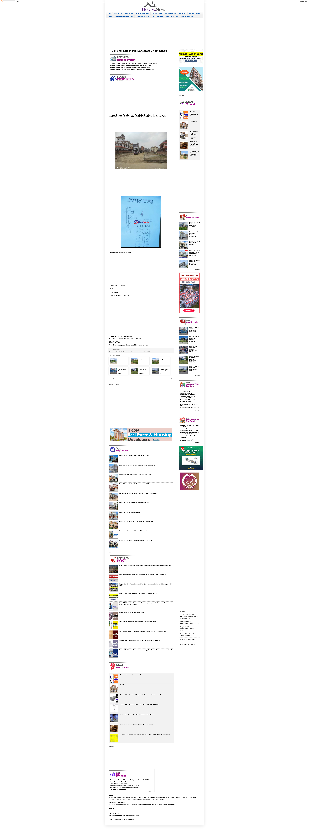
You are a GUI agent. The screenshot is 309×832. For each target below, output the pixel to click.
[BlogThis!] (115, 349)
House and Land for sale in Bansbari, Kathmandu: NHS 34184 (194, 359)
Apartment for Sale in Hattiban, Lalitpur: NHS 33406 (188, 400)
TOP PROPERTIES (157, 16)
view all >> (197, 269)
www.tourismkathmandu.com (131, 815)
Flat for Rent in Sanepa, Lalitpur (119, 789)
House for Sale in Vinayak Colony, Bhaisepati (133, 531)
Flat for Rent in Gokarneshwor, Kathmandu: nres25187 (125, 787)
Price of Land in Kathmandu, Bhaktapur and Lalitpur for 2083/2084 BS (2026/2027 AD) (145, 565)
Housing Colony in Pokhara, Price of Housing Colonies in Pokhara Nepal (130, 67)
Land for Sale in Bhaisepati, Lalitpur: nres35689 (194, 339)
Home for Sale (113, 797)
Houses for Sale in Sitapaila (168, 810)
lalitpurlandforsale (122, 351)
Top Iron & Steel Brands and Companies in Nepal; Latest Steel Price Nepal (140, 694)
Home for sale (118, 13)
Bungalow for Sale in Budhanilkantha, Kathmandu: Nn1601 (187, 628)
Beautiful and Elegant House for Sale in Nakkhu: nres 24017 (137, 465)
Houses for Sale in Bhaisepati (117, 810)
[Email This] (113, 349)
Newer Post (112, 379)
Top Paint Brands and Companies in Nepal (131, 674)
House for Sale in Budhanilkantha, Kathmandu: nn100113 (194, 225)
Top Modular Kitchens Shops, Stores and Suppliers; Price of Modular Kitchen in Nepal (145, 650)
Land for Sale (121, 797)
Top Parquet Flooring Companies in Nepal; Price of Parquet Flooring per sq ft (142, 631)
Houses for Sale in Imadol (153, 810)
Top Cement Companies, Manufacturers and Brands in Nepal (137, 621)
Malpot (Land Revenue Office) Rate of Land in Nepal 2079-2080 (138, 593)
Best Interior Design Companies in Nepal (131, 612)
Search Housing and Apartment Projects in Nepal (129, 344)
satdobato (148, 351)
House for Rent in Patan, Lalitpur (189, 430)
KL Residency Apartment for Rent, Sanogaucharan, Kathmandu (137, 714)
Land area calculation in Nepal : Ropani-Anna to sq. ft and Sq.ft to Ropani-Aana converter (145, 734)
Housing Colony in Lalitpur (134, 804)
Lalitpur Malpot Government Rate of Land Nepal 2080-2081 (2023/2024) (139, 704)
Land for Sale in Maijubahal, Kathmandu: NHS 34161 (194, 368)
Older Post (170, 379)
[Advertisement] (154, 33)
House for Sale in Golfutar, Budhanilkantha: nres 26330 (136, 521)
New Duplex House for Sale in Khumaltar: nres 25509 (135, 474)
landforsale (129, 351)
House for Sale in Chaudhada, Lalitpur (194, 243)
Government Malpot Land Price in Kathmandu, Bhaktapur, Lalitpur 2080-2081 (142, 574)
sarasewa (135, 351)
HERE (115, 338)
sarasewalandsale (141, 351)
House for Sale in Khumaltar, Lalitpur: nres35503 (187, 640)
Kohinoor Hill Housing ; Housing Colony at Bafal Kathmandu (137, 724)
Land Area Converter (172, 16)
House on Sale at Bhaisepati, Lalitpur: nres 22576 (134, 455)
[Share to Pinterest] (119, 349)
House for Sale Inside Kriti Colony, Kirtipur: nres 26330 (135, 540)
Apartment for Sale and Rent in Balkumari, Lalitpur (188, 390)
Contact (110, 16)
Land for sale (129, 13)
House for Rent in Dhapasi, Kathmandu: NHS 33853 (187, 439)
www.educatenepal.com (115, 815)
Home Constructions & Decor (124, 16)
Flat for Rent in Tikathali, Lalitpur (119, 781)
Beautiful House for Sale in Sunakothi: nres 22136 (134, 484)
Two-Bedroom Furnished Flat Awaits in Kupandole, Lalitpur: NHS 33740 (129, 780)
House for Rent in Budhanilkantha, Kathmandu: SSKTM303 (189, 433)
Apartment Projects (170, 13)
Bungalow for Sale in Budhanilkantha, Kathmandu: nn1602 (189, 622)
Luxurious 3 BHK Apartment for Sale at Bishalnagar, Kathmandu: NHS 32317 (190, 404)
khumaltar (115, 351)
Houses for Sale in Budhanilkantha (135, 810)
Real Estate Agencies (142, 16)
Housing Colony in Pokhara (150, 804)
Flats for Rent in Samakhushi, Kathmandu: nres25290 (124, 785)
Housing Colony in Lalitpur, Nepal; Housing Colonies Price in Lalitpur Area (130, 65)
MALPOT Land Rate (187, 16)
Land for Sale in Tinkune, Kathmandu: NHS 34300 (194, 329)
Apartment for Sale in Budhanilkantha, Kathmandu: (188, 394)
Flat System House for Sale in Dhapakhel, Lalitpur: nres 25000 (138, 493)
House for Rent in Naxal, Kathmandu (190, 428)
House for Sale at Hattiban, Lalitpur (129, 512)
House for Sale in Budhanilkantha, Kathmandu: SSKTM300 (194, 253)
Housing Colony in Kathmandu (117, 804)
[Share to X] (116, 349)
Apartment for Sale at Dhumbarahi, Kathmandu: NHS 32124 (189, 408)
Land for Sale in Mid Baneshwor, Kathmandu (139, 50)
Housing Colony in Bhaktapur (167, 804)
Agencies (124, 799)
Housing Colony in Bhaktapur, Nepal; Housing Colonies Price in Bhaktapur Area (132, 69)
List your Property (194, 13)
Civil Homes (123, 684)
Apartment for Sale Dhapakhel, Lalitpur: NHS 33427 (188, 397)
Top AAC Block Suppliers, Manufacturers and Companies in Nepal (139, 640)
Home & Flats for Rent (142, 13)
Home (109, 13)
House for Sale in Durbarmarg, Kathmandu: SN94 (134, 502)
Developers (182, 13)
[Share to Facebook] (118, 349)
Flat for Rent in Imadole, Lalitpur (119, 783)
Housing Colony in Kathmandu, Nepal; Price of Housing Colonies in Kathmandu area (133, 63)
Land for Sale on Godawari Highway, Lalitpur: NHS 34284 (194, 349)
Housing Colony (157, 13)
